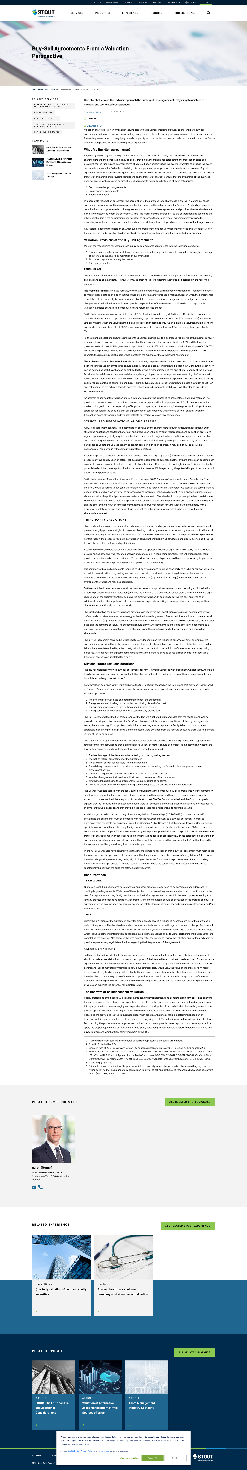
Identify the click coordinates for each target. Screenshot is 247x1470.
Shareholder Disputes (46, 132)
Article (50, 89)
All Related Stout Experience (188, 1225)
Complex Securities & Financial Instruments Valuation (52, 106)
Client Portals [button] (172, 2)
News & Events (112, 2)
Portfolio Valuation (46, 118)
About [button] (96, 2)
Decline (175, 1458)
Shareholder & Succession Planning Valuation (49, 125)
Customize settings (129, 1458)
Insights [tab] (156, 13)
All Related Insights (195, 1352)
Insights (42, 89)
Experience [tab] (130, 13)
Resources (157, 2)
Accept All (152, 1458)
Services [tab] (77, 13)
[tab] (45, 13)
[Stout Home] (45, 13)
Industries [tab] (103, 13)
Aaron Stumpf (95, 112)
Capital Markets (43, 113)
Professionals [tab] (185, 13)
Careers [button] (127, 2)
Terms (56, 1456)
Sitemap (37, 1456)
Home (34, 89)
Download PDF (95, 125)
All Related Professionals (190, 1102)
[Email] (34, 1187)
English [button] (191, 2)
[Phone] (40, 1187)
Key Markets (142, 2)
